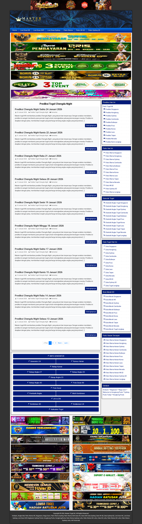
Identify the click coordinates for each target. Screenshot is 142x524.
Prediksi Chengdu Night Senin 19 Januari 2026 (38, 202)
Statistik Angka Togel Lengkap (116, 235)
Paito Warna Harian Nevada (115, 369)
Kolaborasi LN (78, 404)
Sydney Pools (38, 518)
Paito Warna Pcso (111, 169)
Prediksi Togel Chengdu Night (56, 103)
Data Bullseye (110, 259)
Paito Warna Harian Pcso (114, 356)
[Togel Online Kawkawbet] (40, 439)
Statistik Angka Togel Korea (115, 222)
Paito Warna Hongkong (113, 156)
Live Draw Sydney (54, 30)
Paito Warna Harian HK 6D (114, 373)
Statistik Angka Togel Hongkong (116, 206)
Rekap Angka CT (35, 372)
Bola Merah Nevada (112, 326)
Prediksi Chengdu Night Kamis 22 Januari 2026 (38, 132)
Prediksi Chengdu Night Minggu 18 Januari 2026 (39, 225)
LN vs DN (57, 399)
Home (14, 30)
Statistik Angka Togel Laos (114, 226)
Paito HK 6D (80, 30)
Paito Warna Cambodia (113, 162)
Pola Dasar (56, 388)
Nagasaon (113, 390)
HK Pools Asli (75, 520)
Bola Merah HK (110, 300)
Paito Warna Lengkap (112, 192)
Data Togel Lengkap (112, 286)
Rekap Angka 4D (35, 383)
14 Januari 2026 (22, 275)
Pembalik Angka (35, 393)
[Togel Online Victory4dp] (40, 430)
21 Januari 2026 (22, 135)
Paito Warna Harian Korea (114, 360)
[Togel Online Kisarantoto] (71, 75)
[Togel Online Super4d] (71, 56)
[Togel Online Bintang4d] (40, 468)
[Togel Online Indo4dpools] (40, 506)
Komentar (54, 112)
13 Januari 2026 (22, 298)
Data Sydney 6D (111, 282)
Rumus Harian (78, 361)
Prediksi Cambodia (112, 119)
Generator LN (35, 361)
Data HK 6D (109, 279)
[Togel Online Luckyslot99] (102, 430)
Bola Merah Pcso (111, 313)
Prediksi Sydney (111, 116)
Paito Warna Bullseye (112, 166)
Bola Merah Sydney (112, 303)
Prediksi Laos (110, 132)
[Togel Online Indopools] (102, 487)
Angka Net (21, 516)
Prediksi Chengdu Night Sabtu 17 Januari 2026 (38, 249)
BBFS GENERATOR (56, 356)
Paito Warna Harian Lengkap (115, 379)
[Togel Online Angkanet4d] (102, 477)
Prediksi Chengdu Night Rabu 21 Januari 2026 (38, 156)
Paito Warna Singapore (113, 153)
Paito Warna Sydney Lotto (74, 518)
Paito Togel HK (108, 106)
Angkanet (31, 518)
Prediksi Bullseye (111, 122)
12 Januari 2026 (22, 322)
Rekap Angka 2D (56, 377)
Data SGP (84, 516)
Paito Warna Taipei (112, 179)
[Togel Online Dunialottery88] (102, 449)
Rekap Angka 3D (78, 372)
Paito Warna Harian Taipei (114, 366)
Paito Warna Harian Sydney (114, 346)
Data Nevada (109, 276)
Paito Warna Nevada (112, 182)
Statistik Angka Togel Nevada (115, 232)
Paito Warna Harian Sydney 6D (116, 376)
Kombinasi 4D (35, 404)
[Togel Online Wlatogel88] (40, 477)
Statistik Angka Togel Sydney (115, 209)
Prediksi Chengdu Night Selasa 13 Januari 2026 (39, 318)
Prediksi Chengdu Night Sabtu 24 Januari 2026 (38, 109)
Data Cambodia (110, 256)
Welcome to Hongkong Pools (113, 392)
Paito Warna (68, 30)
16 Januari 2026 (22, 252)
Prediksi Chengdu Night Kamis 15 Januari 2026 (38, 272)
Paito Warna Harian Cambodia (115, 350)
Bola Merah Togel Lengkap (114, 329)
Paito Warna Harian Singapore (115, 340)
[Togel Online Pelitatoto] (71, 85)
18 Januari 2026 (22, 205)
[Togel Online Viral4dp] (71, 94)
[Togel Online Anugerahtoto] (102, 458)
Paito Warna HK (30, 516)
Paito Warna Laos (111, 176)
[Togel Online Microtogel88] (40, 421)
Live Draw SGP (39, 30)
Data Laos (108, 269)
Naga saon (122, 390)
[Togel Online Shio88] (102, 496)
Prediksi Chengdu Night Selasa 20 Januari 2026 (39, 179)
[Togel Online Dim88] (71, 47)
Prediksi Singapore (112, 109)
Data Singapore (110, 246)
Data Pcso (109, 263)
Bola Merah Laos (111, 319)
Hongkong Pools (118, 395)
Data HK (78, 516)
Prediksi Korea (110, 129)
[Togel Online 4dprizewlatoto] (40, 487)
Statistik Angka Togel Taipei (115, 229)
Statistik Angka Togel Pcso (114, 219)
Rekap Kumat (56, 367)
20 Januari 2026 (22, 159)
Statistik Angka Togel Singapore (116, 203)
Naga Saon (46, 516)
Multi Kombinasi (78, 393)
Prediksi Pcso (110, 126)
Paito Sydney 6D (94, 30)
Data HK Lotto (102, 518)
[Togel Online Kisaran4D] (71, 66)
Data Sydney (109, 253)
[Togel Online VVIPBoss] (71, 37)
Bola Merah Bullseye (112, 309)
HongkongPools (60, 518)
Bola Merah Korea (111, 316)
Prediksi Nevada (111, 139)
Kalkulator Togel (56, 409)
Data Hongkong (110, 250)
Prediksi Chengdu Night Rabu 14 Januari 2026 (38, 295)
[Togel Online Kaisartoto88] (40, 496)
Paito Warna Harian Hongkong (115, 343)
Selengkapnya (91, 125)
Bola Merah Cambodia (113, 306)
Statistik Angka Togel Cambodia (116, 213)
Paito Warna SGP (69, 516)
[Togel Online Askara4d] (40, 458)
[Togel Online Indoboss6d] (102, 421)
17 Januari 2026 (22, 229)
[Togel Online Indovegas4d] (102, 506)
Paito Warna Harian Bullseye (115, 353)
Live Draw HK (25, 30)
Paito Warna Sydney (112, 159)
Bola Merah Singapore (113, 296)
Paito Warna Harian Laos (114, 363)
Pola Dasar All (78, 383)
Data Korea (109, 266)
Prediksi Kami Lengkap (113, 142)
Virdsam (106, 390)
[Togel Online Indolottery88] (102, 468)
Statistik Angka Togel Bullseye (116, 216)
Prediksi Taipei (110, 135)
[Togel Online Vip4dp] (102, 439)
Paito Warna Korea (111, 172)
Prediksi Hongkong (111, 112)
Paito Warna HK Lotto (90, 518)
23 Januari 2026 (22, 112)
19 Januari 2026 (22, 182)
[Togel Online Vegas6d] (40, 449)
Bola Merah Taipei (111, 322)
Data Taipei (109, 272)
